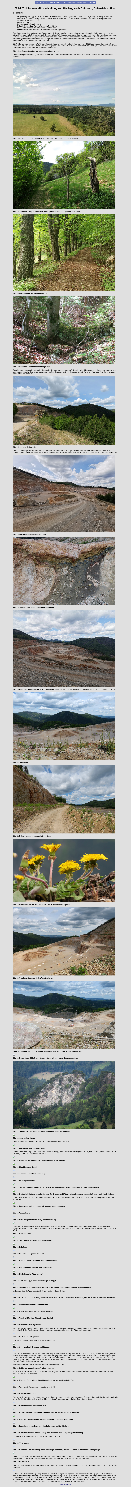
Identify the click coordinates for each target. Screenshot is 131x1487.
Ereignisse (79, 2)
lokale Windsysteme (56, 2)
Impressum (92, 2)
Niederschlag (71, 2)
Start (37, 2)
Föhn (64, 2)
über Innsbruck (44, 2)
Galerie (85, 2)
